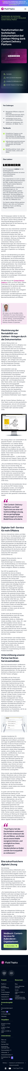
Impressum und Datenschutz (16, 1062)
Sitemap (5, 1062)
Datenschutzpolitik (14, 1065)
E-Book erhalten (10, 946)
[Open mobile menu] (25, 9)
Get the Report (13, 4)
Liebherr (17, 169)
